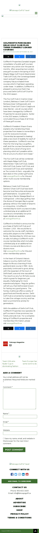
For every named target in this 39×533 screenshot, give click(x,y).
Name (6, 414)
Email (6, 422)
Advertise (19, 502)
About (20, 499)
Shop (19, 510)
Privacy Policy (20, 514)
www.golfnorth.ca (14, 176)
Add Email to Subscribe (19, 481)
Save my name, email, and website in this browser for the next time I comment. (19, 441)
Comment (8, 387)
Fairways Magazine (12, 52)
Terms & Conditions (19, 518)
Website (6, 430)
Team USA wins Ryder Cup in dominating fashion (10, 363)
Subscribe (19, 506)
